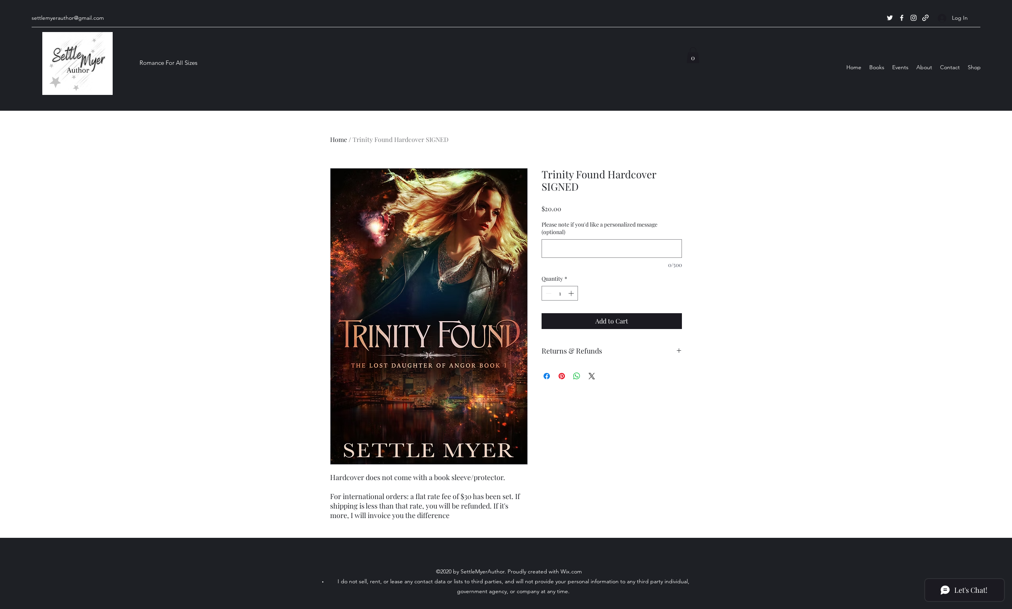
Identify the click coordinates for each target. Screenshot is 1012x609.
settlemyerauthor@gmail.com (68, 17)
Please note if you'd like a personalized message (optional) (599, 228)
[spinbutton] (560, 293)
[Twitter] (890, 18)
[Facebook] (902, 18)
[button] (693, 55)
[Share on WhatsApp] (577, 376)
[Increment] (572, 293)
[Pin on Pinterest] (561, 376)
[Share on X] (592, 376)
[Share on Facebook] (546, 376)
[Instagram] (914, 18)
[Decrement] (548, 293)
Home (338, 139)
